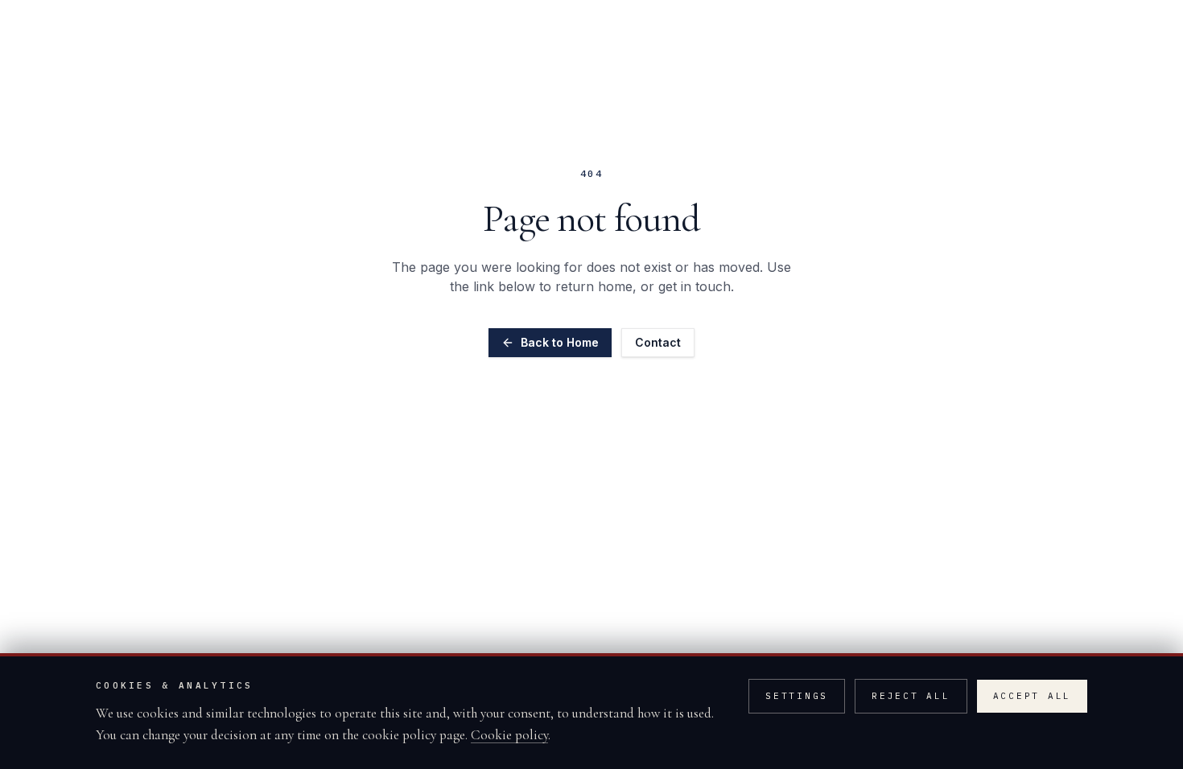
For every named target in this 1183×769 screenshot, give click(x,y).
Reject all (911, 695)
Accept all (1032, 695)
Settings (796, 695)
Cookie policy (509, 734)
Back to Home (560, 342)
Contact (658, 342)
